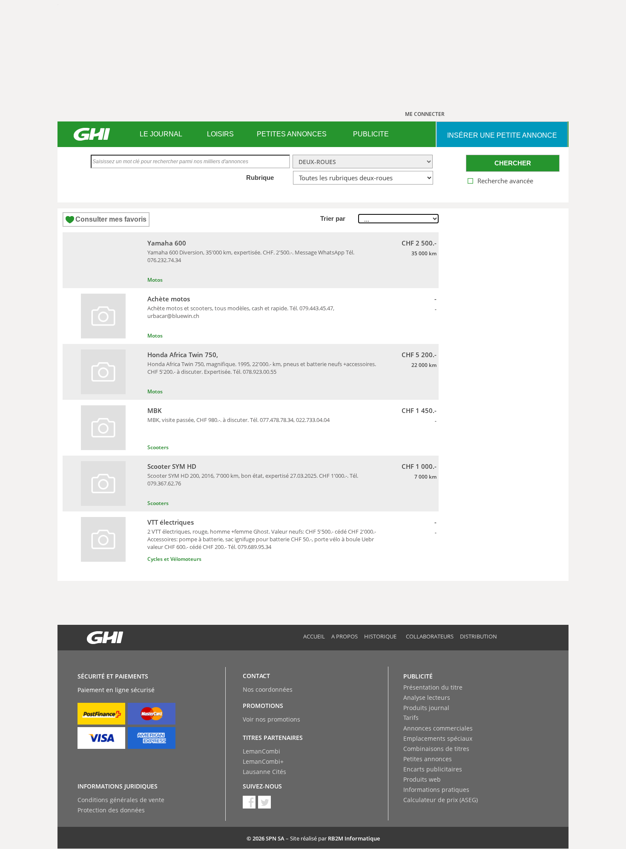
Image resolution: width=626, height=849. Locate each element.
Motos (155, 279)
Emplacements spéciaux (437, 738)
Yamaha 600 (166, 243)
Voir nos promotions (271, 719)
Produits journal (426, 708)
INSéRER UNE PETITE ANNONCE (502, 135)
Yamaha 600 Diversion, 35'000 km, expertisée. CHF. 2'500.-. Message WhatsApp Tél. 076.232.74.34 (250, 256)
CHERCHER (512, 163)
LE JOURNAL (161, 134)
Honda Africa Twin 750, (182, 354)
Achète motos (168, 299)
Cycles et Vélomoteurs (174, 559)
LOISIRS (220, 134)
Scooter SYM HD (171, 466)
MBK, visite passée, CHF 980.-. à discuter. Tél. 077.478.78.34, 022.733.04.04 (238, 420)
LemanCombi (261, 751)
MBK (154, 410)
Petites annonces (427, 759)
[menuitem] (160, 134)
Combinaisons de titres (436, 749)
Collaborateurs (430, 636)
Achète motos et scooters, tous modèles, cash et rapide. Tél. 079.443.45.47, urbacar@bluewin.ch (240, 312)
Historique (380, 636)
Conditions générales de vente (121, 800)
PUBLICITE (371, 134)
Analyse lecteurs (426, 697)
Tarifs (411, 717)
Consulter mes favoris (110, 219)
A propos (344, 636)
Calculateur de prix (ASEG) (440, 800)
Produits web (422, 779)
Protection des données (111, 810)
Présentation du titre (432, 687)
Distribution (478, 636)
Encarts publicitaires (432, 769)
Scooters (158, 447)
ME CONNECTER (425, 114)
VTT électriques (170, 522)
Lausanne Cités (264, 772)
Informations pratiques (436, 789)
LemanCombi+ (263, 761)
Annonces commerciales (438, 728)
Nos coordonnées (268, 689)
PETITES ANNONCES (292, 134)
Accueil (314, 636)
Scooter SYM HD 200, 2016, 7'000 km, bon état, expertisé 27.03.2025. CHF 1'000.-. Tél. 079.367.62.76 (252, 479)
